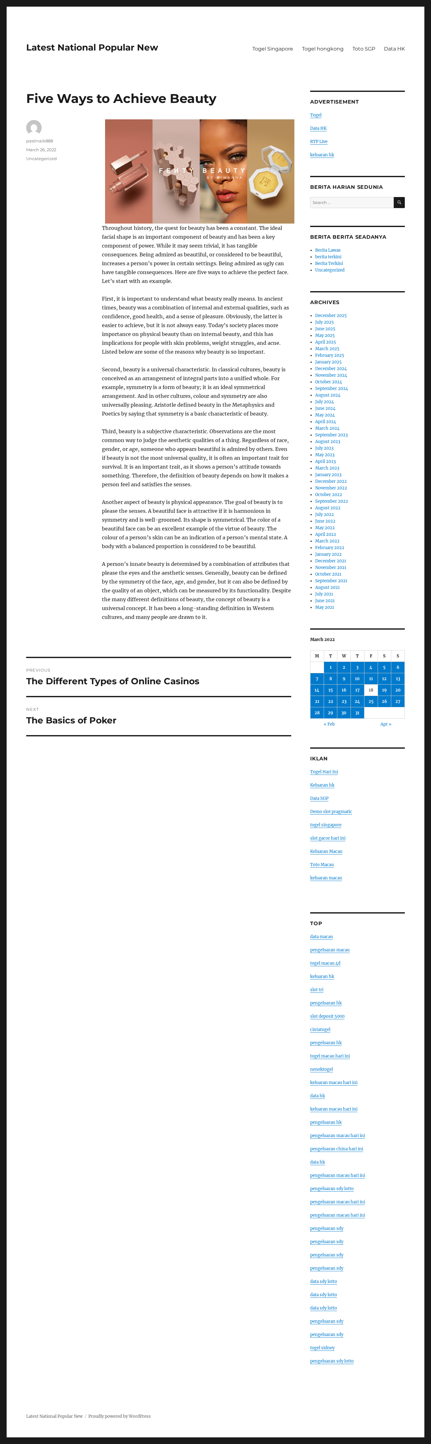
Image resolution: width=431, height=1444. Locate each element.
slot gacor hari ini (327, 838)
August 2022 (327, 508)
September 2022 (331, 501)
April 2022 (325, 534)
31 (357, 713)
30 (343, 713)
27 (397, 701)
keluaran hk (322, 155)
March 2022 (327, 541)
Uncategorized (41, 158)
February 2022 (329, 547)
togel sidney (322, 1348)
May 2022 (325, 527)
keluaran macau (326, 878)
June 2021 (325, 600)
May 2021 (324, 607)
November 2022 (331, 488)
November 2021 (330, 567)
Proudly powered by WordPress (119, 1416)
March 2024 (327, 428)
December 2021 (330, 561)
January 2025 (328, 362)
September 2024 (331, 388)
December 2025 (331, 315)
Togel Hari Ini (324, 772)
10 (357, 678)
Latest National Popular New (92, 47)
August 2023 (327, 441)
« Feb (329, 724)
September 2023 (331, 435)
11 (371, 678)
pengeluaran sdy (326, 1228)
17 (357, 690)
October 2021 (328, 574)
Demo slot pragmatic (331, 811)
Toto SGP (363, 49)
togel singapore (325, 825)
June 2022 (325, 521)
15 (330, 690)
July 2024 (324, 401)
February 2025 (329, 355)
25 (371, 701)
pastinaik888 (39, 140)
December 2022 (331, 481)
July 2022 (324, 514)
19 (384, 690)
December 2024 (331, 368)
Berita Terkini (329, 263)
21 (317, 701)
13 (398, 678)
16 (344, 690)
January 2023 (328, 474)
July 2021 (324, 594)
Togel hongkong (323, 49)
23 (344, 701)
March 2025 (327, 348)
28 (317, 713)
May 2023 (324, 455)
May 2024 (325, 415)
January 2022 (328, 554)
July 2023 (324, 448)
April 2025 (325, 342)
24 (357, 701)
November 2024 (331, 375)
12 (384, 678)
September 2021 (331, 581)
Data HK (394, 49)
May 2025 (325, 335)
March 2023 (327, 468)
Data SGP (319, 798)
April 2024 (325, 421)
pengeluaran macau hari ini (337, 1202)
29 (330, 713)
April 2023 (325, 461)
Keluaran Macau (326, 851)
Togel (316, 115)
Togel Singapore (272, 49)
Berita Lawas (328, 250)
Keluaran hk (322, 785)
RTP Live (319, 141)
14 (317, 690)
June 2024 (325, 408)
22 (330, 701)
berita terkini (328, 257)
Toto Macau (322, 864)
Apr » (386, 724)
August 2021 (327, 587)
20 (398, 690)
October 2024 (328, 382)
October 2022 (328, 494)
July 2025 (324, 322)
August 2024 (327, 395)
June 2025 (325, 329)
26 (384, 701)
